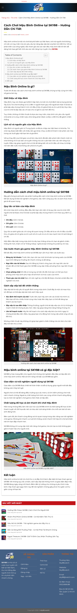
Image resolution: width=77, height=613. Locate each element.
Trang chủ (6, 18)
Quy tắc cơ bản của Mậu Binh (20, 67)
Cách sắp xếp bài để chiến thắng (21, 71)
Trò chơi (14, 18)
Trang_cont (24, 34)
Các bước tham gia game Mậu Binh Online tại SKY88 (28, 69)
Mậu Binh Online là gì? (14, 58)
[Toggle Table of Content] (44, 55)
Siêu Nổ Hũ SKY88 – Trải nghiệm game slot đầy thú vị (29, 523)
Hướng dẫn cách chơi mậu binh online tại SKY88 (25, 65)
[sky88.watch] (38, 7)
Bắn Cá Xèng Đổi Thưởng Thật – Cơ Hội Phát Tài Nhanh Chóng (32, 530)
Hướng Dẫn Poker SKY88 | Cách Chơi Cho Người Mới (28, 510)
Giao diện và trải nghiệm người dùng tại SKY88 (26, 76)
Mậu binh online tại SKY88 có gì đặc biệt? (21, 74)
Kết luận (10, 81)
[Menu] (3, 7)
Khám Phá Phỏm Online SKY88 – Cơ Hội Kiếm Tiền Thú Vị (30, 517)
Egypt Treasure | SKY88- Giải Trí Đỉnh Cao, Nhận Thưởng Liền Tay (33, 536)
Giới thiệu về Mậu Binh (17, 60)
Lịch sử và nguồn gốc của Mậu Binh (22, 62)
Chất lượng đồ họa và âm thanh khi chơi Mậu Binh (27, 78)
